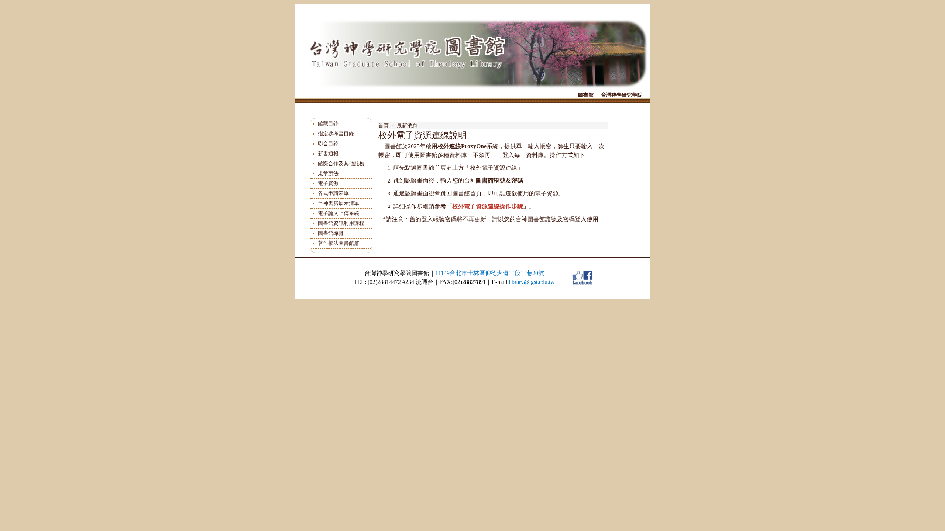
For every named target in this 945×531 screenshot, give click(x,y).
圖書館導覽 (331, 233)
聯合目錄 (328, 143)
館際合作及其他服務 (341, 163)
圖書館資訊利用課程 (341, 223)
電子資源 (328, 183)
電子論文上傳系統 (338, 213)
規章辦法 (328, 173)
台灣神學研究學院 (621, 95)
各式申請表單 (333, 193)
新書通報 (328, 153)
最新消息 (407, 125)
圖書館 (586, 95)
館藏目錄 (328, 123)
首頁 (383, 125)
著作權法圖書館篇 (338, 243)
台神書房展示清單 (338, 203)
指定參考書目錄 (336, 133)
